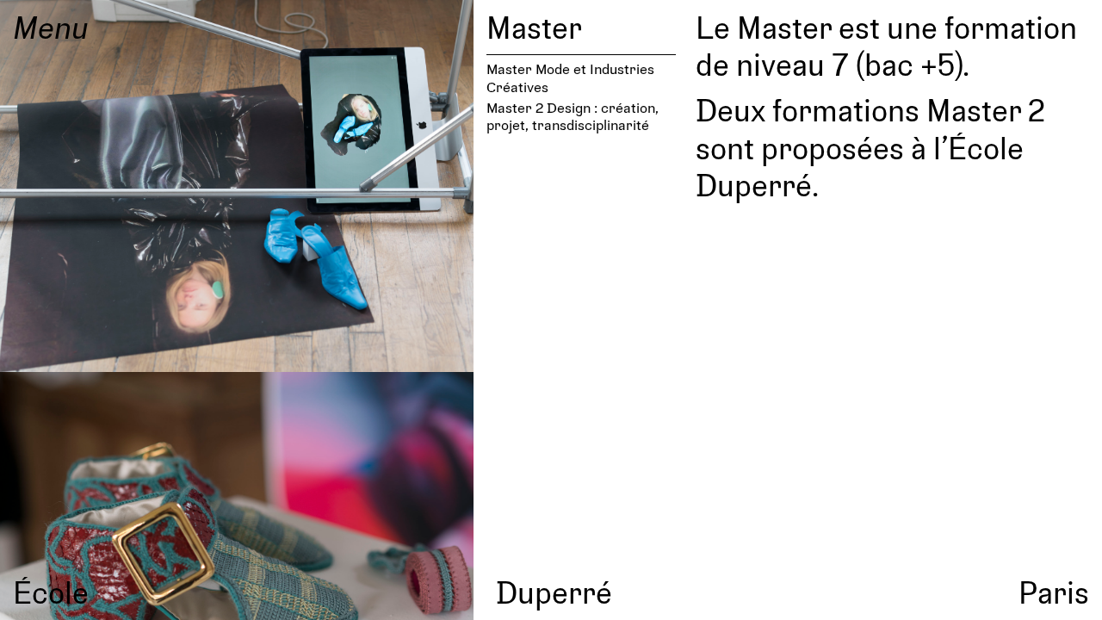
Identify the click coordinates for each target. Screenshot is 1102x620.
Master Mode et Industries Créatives (570, 77)
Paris (1053, 592)
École (51, 592)
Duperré (554, 592)
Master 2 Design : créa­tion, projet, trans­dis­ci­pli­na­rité (572, 115)
